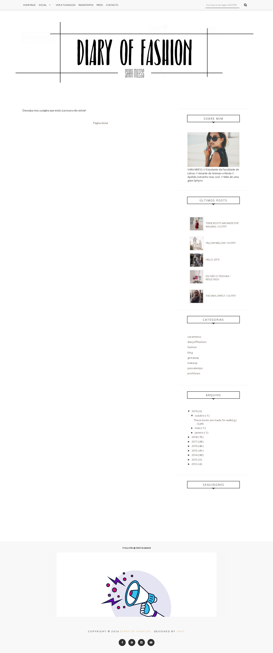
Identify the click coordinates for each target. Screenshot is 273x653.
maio (198, 428)
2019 (195, 411)
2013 (195, 459)
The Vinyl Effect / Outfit (221, 295)
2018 (195, 437)
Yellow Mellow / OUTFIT (221, 243)
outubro (200, 415)
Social (43, 5)
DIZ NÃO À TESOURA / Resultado (218, 277)
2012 (195, 464)
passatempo (195, 368)
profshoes (193, 373)
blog (190, 352)
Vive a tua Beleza (65, 5)
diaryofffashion (196, 342)
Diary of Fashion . (137, 631)
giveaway (193, 358)
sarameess (194, 337)
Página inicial (100, 123)
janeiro (199, 432)
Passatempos (86, 5)
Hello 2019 (212, 259)
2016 (195, 446)
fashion (192, 347)
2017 (195, 441)
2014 (195, 455)
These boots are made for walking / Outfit (222, 224)
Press (100, 5)
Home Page (29, 5)
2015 (195, 450)
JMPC (180, 631)
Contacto (112, 5)
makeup (192, 363)
